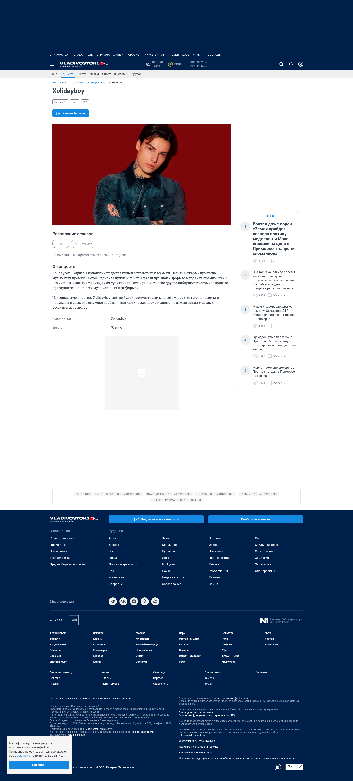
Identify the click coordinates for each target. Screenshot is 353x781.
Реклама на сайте (62, 538)
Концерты (68, 74)
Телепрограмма (98, 54)
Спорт (106, 74)
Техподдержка (60, 558)
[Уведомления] (291, 64)
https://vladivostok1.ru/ (192, 735)
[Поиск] (281, 64)
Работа (214, 564)
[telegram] (113, 601)
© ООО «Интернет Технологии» (115, 767)
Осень (213, 545)
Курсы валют (154, 54)
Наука (166, 571)
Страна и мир (264, 551)
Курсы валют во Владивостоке (118, 494)
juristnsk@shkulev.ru (143, 731)
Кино (53, 74)
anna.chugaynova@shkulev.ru (231, 698)
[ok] (145, 601)
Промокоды (212, 54)
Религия (215, 577)
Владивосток (62, 82)
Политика (216, 551)
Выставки (121, 74)
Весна (113, 551)
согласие (23, 755)
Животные (116, 577)
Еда (111, 571)
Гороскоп (134, 54)
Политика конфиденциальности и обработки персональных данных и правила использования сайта (238, 758)
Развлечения (218, 571)
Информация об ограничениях (197, 741)
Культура (168, 551)
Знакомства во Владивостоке (169, 494)
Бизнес (114, 545)
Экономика (263, 564)
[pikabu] (155, 601)
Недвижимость (173, 577)
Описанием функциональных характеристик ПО (207, 715)
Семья (213, 584)
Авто (112, 538)
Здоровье (116, 584)
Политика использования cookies (198, 746)
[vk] (123, 601)
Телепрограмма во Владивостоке (176, 500)
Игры (196, 54)
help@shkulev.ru (77, 734)
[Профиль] (301, 64)
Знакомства (59, 54)
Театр (82, 74)
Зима (166, 538)
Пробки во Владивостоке (258, 494)
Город (113, 558)
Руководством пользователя (196, 712)
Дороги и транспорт (123, 564)
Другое (137, 74)
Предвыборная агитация (68, 564)
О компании (58, 551)
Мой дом (168, 564)
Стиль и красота (267, 545)
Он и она (215, 538)
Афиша (118, 54)
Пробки (173, 54)
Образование (171, 584)
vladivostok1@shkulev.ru (99, 729)
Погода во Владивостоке (216, 494)
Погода (77, 54)
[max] (134, 601)
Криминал (169, 545)
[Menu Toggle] (52, 64)
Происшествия (219, 558)
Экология (262, 558)
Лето (165, 558)
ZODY (185, 54)
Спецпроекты (265, 571)
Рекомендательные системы (195, 752)
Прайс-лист (58, 545)
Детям (94, 74)
